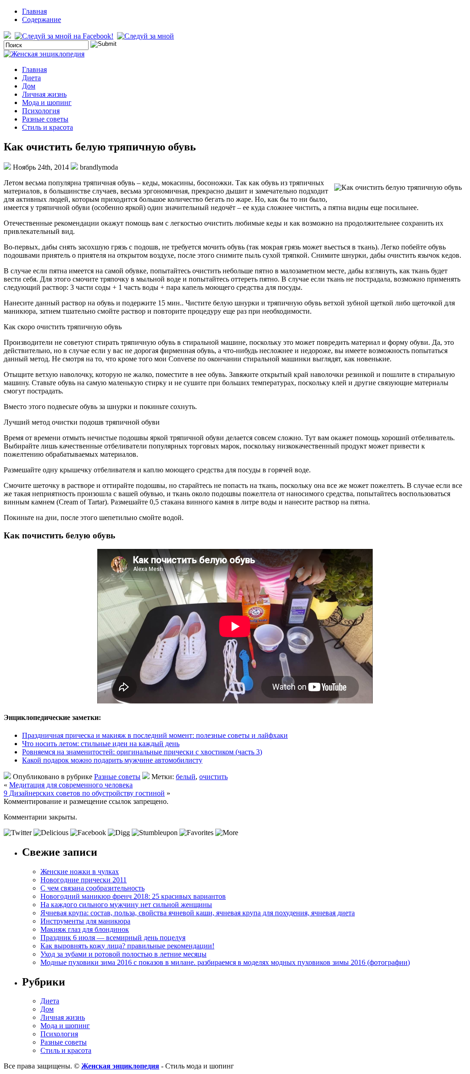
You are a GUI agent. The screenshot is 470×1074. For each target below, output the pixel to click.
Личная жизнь (44, 94)
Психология (41, 111)
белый (186, 777)
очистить (213, 777)
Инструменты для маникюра (85, 921)
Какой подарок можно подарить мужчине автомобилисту (112, 760)
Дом (28, 86)
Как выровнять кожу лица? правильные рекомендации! (127, 946)
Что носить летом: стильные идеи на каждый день (100, 743)
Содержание (41, 19)
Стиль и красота (47, 127)
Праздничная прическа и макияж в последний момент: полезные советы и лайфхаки (155, 735)
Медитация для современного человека (71, 785)
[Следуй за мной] (146, 36)
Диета (31, 78)
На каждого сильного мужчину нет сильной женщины (126, 904)
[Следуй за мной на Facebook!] (65, 36)
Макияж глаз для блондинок (84, 929)
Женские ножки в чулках (79, 871)
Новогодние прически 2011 (83, 880)
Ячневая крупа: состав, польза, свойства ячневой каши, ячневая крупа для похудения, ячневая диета (197, 913)
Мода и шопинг (47, 102)
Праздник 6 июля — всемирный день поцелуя (112, 937)
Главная (34, 11)
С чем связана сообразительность (92, 888)
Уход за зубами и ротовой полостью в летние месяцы (123, 954)
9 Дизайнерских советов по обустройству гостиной (84, 793)
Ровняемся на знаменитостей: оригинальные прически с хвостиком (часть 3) (142, 752)
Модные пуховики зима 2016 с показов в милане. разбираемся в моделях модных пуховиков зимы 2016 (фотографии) (225, 962)
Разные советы (45, 119)
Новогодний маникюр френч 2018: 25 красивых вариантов (133, 896)
